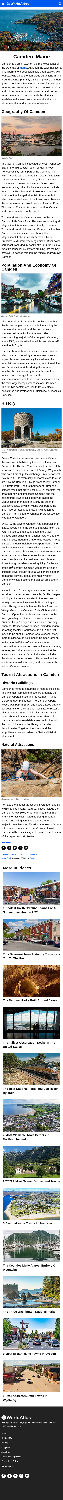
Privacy (4, 1443)
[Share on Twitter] (15, 848)
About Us (5, 1452)
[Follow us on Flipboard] (3, 1476)
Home (4, 1433)
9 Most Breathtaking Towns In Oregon (29, 1353)
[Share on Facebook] (9, 848)
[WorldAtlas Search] (60, 3)
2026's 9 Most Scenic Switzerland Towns (31, 1181)
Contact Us (6, 1438)
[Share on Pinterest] (20, 848)
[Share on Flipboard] (3, 848)
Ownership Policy (9, 1466)
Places (32, 858)
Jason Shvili (6, 858)
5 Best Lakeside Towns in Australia (27, 1223)
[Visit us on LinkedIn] (27, 1476)
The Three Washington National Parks (29, 1311)
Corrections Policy (9, 1461)
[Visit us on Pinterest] (21, 1476)
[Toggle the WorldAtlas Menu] (2, 3)
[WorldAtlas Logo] (19, 3)
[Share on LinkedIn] (26, 848)
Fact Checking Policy (11, 1457)
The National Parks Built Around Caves (30, 1000)
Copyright (5, 1447)
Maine (23, 67)
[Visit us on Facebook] (9, 1476)
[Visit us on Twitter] (15, 1476)
